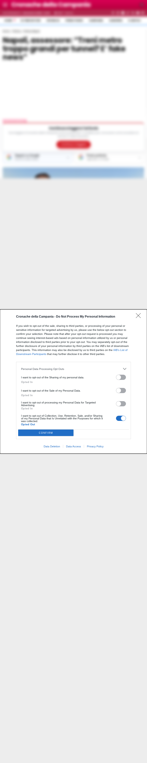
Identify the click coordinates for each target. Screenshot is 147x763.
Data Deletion (52, 446)
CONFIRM (46, 432)
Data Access (73, 446)
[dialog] (73, 381)
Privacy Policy (95, 446)
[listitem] (73, 369)
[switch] (121, 377)
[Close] (139, 316)
